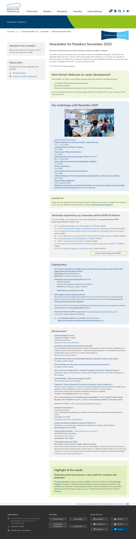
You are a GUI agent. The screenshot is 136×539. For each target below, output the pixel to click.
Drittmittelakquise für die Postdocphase (73, 238)
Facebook (99, 529)
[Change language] (110, 11)
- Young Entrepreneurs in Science (75, 431)
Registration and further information (66, 342)
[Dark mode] (115, 11)
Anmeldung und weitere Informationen (67, 419)
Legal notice (78, 526)
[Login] (127, 11)
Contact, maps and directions (21, 530)
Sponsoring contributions (57, 525)
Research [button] (62, 11)
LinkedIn (119, 519)
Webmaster (80, 504)
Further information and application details (85, 403)
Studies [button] (47, 11)
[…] (17, 31)
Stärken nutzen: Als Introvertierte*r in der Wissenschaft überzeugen (86, 236)
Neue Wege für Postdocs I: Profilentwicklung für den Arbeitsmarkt (86, 228)
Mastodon (99, 524)
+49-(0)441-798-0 (17, 526)
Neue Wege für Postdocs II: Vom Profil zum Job (75, 248)
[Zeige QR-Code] (128, 503)
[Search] (119, 11)
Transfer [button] (77, 11)
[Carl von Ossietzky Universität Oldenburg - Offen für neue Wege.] (13, 7)
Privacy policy (58, 519)
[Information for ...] (123, 11)
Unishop (120, 529)
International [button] (95, 11)
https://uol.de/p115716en (115, 504)
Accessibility (78, 519)
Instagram (99, 519)
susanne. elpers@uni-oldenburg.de (25, 76)
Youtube (119, 524)
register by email (82, 489)
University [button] (32, 11)
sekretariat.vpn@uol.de (74, 276)
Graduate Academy (16, 22)
